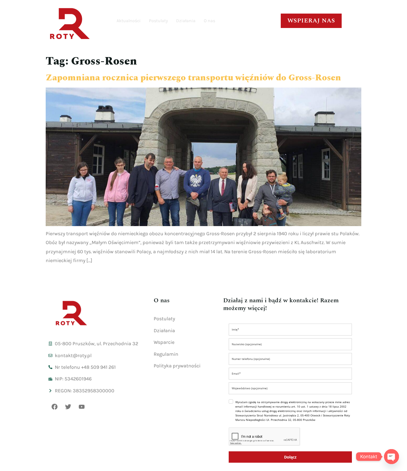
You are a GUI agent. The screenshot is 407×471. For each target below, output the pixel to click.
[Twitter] (68, 407)
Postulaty (158, 20)
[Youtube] (82, 407)
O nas (209, 20)
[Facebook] (54, 407)
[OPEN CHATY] (391, 456)
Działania (185, 20)
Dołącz (290, 457)
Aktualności (129, 20)
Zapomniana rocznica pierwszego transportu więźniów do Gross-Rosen (193, 78)
